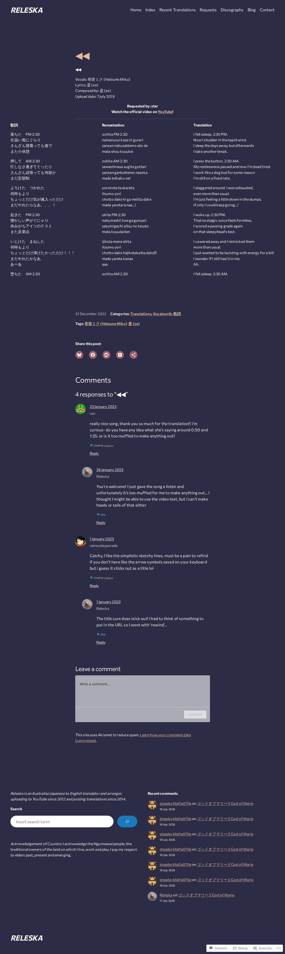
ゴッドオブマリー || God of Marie (225, 803)
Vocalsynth (162, 313)
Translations (140, 313)
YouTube (165, 111)
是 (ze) (134, 323)
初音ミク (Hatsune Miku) (106, 323)
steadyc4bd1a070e (175, 803)
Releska (26, 9)
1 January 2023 (102, 538)
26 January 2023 (110, 469)
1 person (108, 445)
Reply (94, 453)
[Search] (127, 821)
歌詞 (177, 313)
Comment (195, 714)
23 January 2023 (103, 406)
